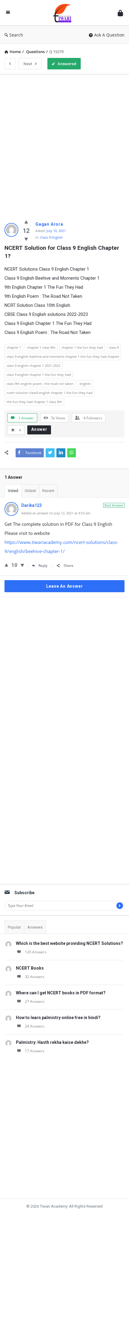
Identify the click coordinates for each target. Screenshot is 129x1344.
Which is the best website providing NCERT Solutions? (69, 943)
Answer (39, 429)
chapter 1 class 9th (41, 347)
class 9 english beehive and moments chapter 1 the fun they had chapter (63, 356)
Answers (35, 927)
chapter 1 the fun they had (82, 347)
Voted (13, 490)
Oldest (30, 490)
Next (27, 63)
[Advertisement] (64, 144)
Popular (14, 927)
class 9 (114, 347)
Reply (42, 565)
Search (16, 35)
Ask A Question (109, 35)
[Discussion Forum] (63, 13)
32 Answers (34, 976)
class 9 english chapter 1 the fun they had (39, 374)
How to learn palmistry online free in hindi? (58, 1017)
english (85, 383)
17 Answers (34, 1050)
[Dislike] (26, 239)
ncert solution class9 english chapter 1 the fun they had (49, 392)
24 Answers (34, 1026)
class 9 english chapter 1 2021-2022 (33, 365)
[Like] (26, 221)
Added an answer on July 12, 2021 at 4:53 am (55, 513)
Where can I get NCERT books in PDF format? (61, 992)
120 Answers (35, 952)
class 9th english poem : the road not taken (40, 383)
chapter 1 (14, 347)
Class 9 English (51, 237)
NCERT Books (30, 968)
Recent (48, 490)
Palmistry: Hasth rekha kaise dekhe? (52, 1042)
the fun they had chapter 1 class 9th (34, 401)
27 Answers (34, 1001)
